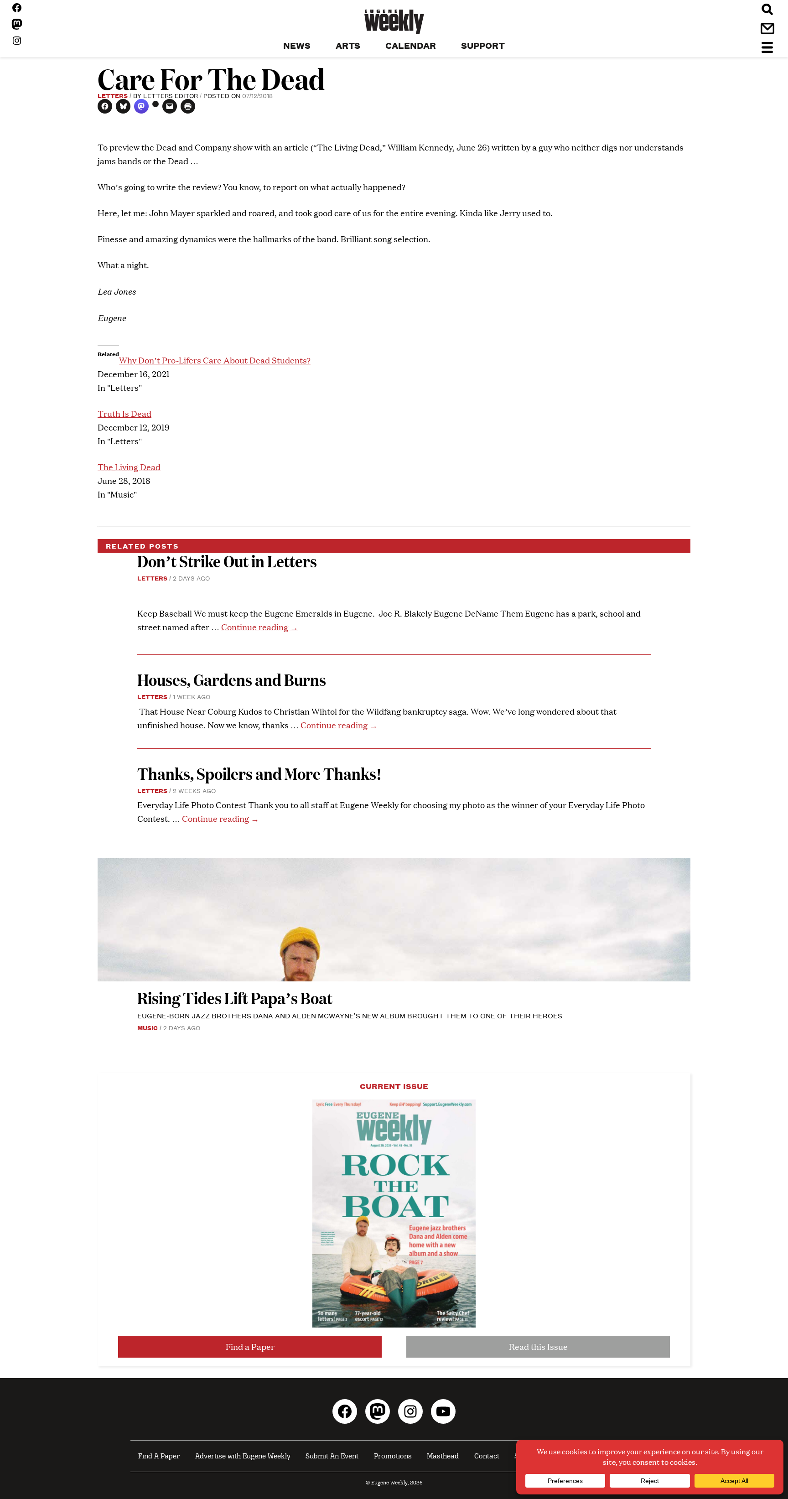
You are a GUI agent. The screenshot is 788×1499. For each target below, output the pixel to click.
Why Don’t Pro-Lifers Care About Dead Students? (215, 360)
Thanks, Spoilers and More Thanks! (259, 773)
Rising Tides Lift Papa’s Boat (234, 997)
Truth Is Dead (124, 413)
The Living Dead (129, 466)
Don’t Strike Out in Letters (227, 560)
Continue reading (259, 627)
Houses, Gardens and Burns (233, 679)
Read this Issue (538, 1346)
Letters (113, 95)
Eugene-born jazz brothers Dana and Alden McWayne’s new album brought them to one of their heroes (349, 1015)
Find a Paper (250, 1346)
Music (147, 1027)
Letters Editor (170, 95)
